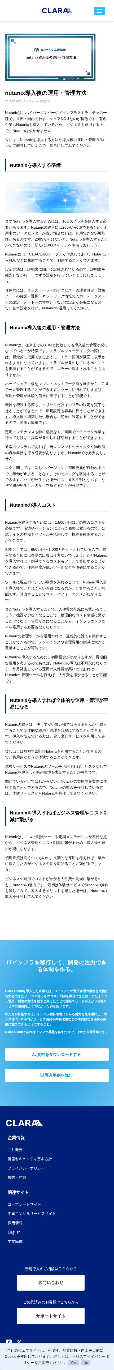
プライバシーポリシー (26, 1168)
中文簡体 (15, 1241)
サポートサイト (51, 1316)
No (86, 1362)
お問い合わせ (51, 1282)
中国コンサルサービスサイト (32, 1213)
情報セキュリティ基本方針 (30, 1158)
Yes (74, 1362)
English (14, 1232)
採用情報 (15, 1222)
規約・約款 (17, 1177)
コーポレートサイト (24, 1204)
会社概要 (15, 1149)
